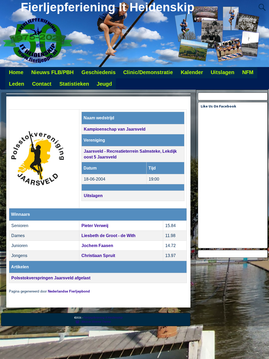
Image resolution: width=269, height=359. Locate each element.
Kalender (192, 72)
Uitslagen (222, 72)
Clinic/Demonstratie (148, 72)
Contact (41, 84)
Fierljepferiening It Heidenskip (107, 7)
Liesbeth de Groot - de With (108, 235)
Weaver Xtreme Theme (96, 322)
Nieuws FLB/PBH (52, 72)
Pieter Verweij (94, 225)
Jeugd (104, 84)
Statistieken (74, 84)
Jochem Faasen (97, 245)
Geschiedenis (98, 72)
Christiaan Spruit (98, 255)
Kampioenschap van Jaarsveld (115, 129)
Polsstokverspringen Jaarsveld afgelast (50, 278)
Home (16, 72)
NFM (248, 72)
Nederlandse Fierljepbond (69, 291)
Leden (16, 84)
